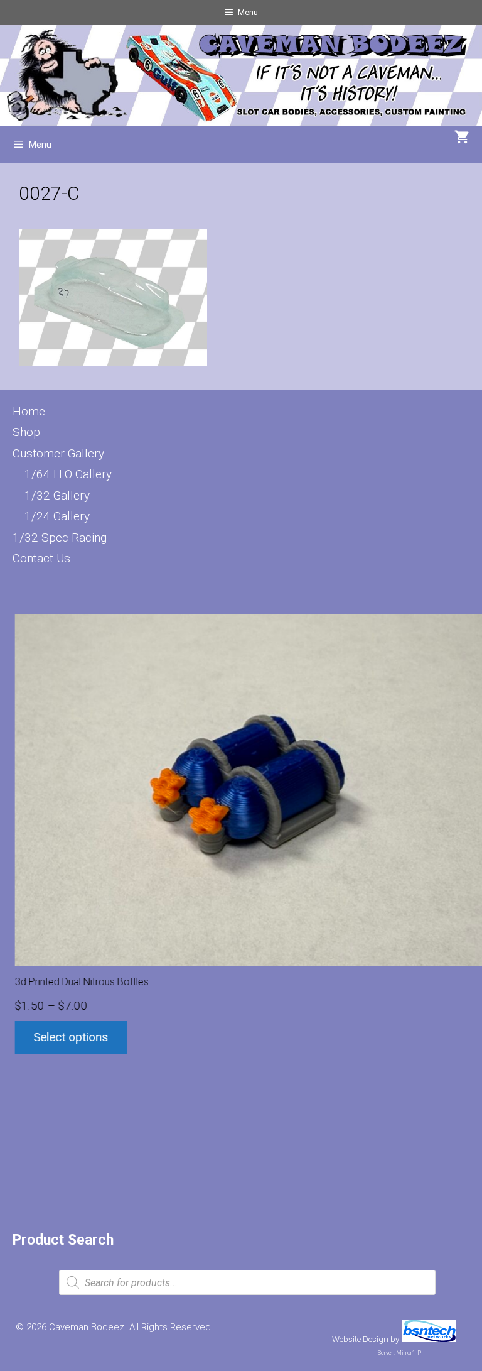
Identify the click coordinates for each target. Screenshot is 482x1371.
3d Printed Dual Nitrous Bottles (79, 982)
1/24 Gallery (57, 516)
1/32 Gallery (57, 495)
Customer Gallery (58, 453)
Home (29, 411)
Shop (26, 432)
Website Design (360, 1339)
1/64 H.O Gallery (68, 474)
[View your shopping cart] (462, 138)
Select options (68, 1037)
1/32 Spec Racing (60, 537)
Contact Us (41, 558)
